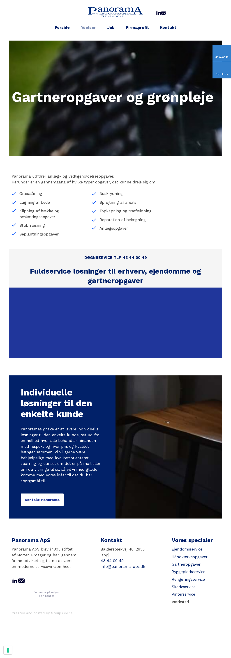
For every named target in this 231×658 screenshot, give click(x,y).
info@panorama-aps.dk (123, 566)
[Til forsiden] (115, 12)
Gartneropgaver (186, 564)
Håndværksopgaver (190, 557)
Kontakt (168, 27)
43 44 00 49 (112, 560)
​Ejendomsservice (187, 549)
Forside (62, 27)
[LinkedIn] (158, 13)
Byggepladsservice (188, 571)
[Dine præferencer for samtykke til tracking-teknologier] (8, 650)
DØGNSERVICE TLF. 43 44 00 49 (115, 257)
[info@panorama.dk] (163, 13)
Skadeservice (184, 587)
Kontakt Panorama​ (42, 500)
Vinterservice (183, 594)
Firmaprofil (137, 27)
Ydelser (88, 27)
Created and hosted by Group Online (42, 613)
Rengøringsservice (188, 579)
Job (111, 27)
